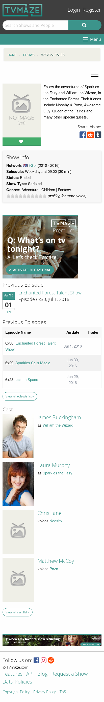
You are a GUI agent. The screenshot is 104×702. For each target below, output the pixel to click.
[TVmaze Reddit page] (51, 660)
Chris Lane (50, 513)
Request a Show (69, 674)
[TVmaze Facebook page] (36, 660)
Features (12, 674)
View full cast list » (17, 612)
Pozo (53, 568)
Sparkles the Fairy (57, 472)
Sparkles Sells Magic (32, 362)
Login (74, 10)
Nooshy (55, 520)
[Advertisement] (40, 246)
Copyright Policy (16, 692)
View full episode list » (20, 396)
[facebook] (83, 136)
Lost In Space (26, 379)
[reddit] (90, 136)
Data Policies (17, 682)
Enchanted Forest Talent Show (50, 293)
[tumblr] (98, 136)
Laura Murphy (54, 465)
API (30, 674)
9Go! (33, 165)
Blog (42, 674)
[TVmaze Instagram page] (43, 660)
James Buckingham (59, 417)
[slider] (26, 196)
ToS (63, 692)
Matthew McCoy (56, 561)
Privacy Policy (44, 692)
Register (92, 10)
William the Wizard (58, 425)
